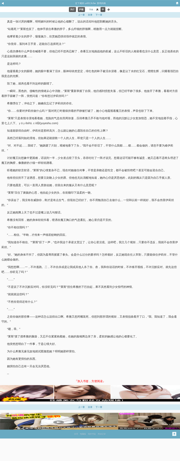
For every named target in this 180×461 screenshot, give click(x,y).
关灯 (72, 9)
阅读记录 (102, 434)
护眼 (81, 9)
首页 (76, 434)
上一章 (81, 15)
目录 (90, 15)
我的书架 (92, 434)
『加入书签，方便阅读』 (90, 381)
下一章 (98, 15)
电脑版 (83, 434)
